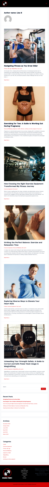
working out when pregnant (31, 128)
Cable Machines (24, 470)
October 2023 (6, 425)
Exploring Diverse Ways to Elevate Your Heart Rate (21, 302)
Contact (24, 478)
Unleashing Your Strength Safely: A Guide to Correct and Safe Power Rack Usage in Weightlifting (24, 364)
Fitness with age (7, 68)
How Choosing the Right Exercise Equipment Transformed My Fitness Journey (23, 185)
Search (4, 386)
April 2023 (5, 432)
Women (22, 128)
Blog (24, 476)
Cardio (5, 306)
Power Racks (24, 475)
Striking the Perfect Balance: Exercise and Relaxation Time (23, 243)
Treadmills (24, 473)
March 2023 (5, 434)
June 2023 (5, 427)
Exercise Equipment (8, 189)
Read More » (7, 80)
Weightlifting (14, 68)
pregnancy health (16, 128)
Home (24, 469)
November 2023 (6, 423)
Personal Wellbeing (8, 128)
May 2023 (5, 430)
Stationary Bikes (24, 472)
